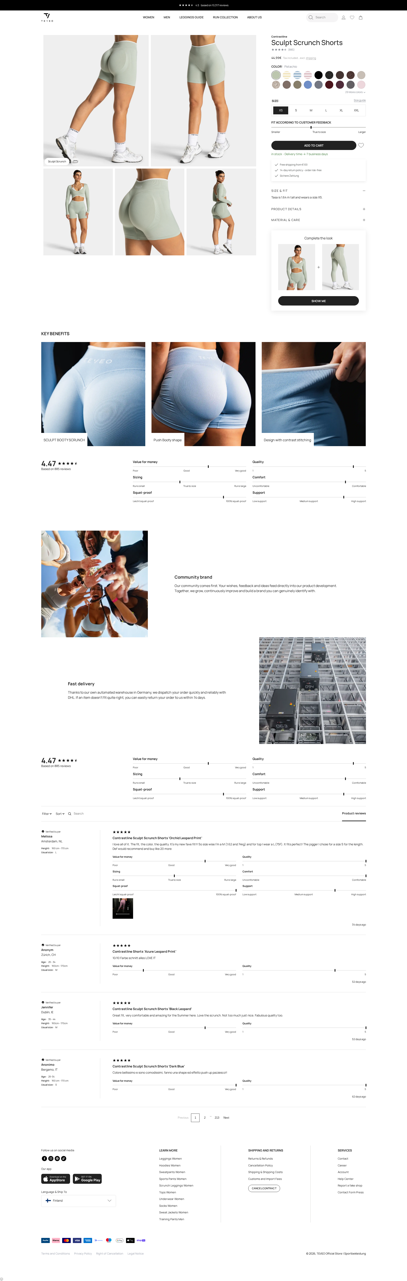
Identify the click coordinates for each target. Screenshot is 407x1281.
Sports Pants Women (173, 1179)
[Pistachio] (276, 75)
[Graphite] (351, 85)
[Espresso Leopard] (351, 75)
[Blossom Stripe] (308, 75)
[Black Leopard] (329, 75)
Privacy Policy (83, 1253)
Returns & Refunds (260, 1158)
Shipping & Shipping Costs (265, 1172)
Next (226, 1117)
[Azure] (308, 85)
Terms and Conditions (55, 1253)
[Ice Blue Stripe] (297, 75)
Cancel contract (264, 1188)
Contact (343, 1158)
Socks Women (168, 1206)
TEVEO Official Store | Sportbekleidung (341, 1253)
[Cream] (361, 75)
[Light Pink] (361, 85)
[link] (360, 17)
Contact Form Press (351, 1192)
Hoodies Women (170, 1165)
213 (217, 1117)
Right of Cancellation (109, 1253)
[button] (322, 17)
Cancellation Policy (260, 1165)
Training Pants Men (171, 1219)
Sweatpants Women (172, 1172)
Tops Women (167, 1192)
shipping (311, 58)
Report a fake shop (350, 1185)
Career (342, 1165)
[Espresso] (340, 75)
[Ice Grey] (318, 85)
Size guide (360, 100)
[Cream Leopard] (276, 85)
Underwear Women (171, 1199)
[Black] (318, 75)
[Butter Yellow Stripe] (287, 75)
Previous (183, 1117)
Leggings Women (170, 1158)
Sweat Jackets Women (173, 1212)
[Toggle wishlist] (361, 145)
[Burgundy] (329, 85)
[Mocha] (287, 85)
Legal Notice (136, 1253)
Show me (318, 301)
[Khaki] (297, 85)
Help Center (346, 1179)
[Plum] (340, 85)
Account (343, 1172)
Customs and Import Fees (265, 1179)
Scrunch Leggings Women (176, 1185)
